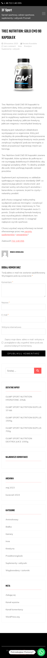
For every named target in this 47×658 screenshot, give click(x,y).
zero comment (10, 46)
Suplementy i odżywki (11, 49)
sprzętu (28, 231)
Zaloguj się (11, 595)
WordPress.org (13, 616)
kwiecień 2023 (13, 495)
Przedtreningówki (14, 555)
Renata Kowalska (29, 43)
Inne (20, 46)
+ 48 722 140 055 (12, 3)
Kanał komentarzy (14, 609)
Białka (9, 526)
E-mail (5, 314)
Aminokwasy (12, 519)
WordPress (24, 650)
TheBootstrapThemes (23, 653)
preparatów (22, 234)
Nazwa (6, 302)
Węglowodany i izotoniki (18, 570)
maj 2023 (10, 487)
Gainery (9, 534)
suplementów (8, 234)
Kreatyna (28, 46)
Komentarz (7, 282)
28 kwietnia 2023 (11, 43)
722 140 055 (17, 241)
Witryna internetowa (11, 327)
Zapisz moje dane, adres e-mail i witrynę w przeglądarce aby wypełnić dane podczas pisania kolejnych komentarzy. (24, 342)
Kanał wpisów (12, 602)
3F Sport (7, 10)
